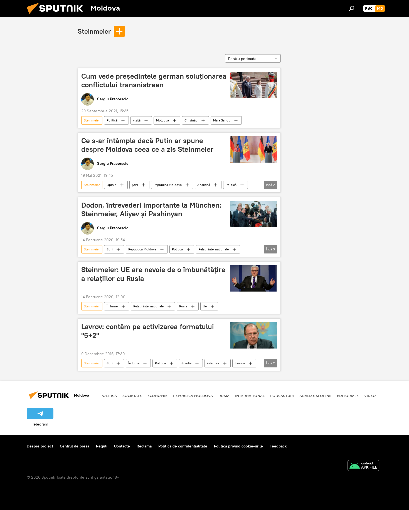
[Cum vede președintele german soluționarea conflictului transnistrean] (253, 85)
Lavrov (240, 363)
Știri (135, 185)
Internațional (250, 395)
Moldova (162, 120)
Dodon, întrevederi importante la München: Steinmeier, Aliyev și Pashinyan (151, 209)
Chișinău (191, 120)
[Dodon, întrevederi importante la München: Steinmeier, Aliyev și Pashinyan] (253, 214)
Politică (112, 120)
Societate (132, 395)
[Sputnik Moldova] (57, 15)
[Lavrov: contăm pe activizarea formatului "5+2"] (253, 335)
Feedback (278, 446)
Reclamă (144, 446)
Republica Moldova (168, 185)
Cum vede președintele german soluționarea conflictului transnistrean (153, 80)
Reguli (101, 446)
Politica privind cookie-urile (238, 446)
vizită (137, 120)
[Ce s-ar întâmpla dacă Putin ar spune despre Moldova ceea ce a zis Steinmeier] (253, 149)
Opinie (111, 185)
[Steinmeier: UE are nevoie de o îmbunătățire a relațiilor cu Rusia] (253, 278)
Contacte (122, 446)
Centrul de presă (74, 446)
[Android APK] (363, 466)
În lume (112, 306)
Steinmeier (94, 31)
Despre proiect (40, 446)
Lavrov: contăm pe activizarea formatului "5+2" (147, 331)
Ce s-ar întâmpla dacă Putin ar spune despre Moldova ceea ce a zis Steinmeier (147, 145)
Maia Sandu (221, 120)
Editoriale (348, 395)
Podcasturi (282, 395)
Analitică (203, 185)
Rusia (183, 306)
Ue (205, 306)
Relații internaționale (213, 249)
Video (370, 395)
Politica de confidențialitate (182, 446)
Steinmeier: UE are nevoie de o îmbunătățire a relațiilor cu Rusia (153, 274)
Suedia (186, 363)
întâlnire (213, 363)
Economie (157, 395)
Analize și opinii (315, 395)
